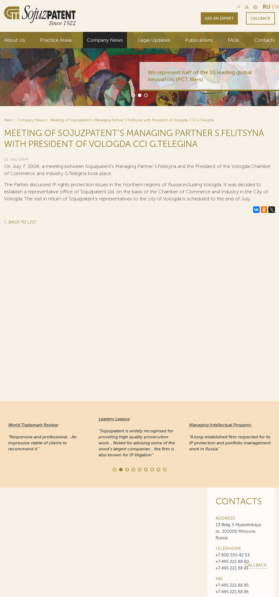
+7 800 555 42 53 (233, 554)
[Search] (238, 7)
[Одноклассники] (264, 209)
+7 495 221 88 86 (232, 591)
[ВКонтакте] (256, 209)
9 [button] (164, 469)
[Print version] (255, 7)
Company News (105, 40)
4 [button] (133, 469)
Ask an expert (219, 18)
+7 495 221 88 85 (232, 585)
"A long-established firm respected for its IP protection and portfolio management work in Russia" (230, 436)
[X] (271, 209)
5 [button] (139, 469)
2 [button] (139, 95)
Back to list (21, 222)
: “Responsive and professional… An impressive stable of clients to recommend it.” (42, 436)
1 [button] (133, 95)
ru (266, 7)
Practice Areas (56, 40)
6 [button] (145, 469)
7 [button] (151, 469)
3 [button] (145, 95)
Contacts (264, 40)
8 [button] (158, 469)
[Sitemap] (246, 7)
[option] (139, 69)
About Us (14, 40)
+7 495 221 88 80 (232, 561)
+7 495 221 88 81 (232, 568)
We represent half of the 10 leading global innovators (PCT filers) (200, 76)
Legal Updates (154, 40)
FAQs (233, 40)
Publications (199, 40)
